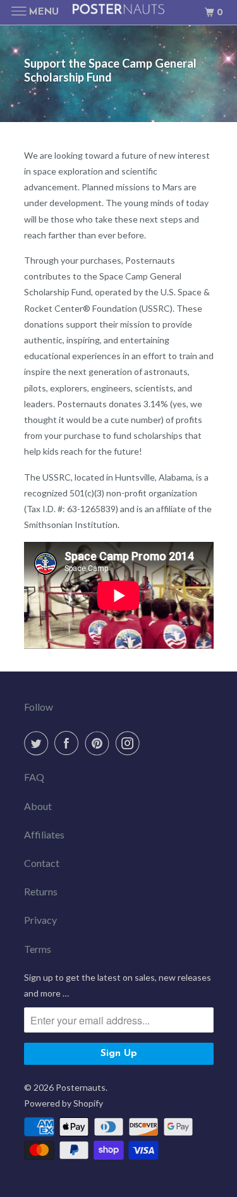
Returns (41, 891)
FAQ (34, 777)
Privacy (40, 920)
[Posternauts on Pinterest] (99, 743)
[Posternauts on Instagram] (130, 743)
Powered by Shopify (63, 1103)
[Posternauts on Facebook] (68, 743)
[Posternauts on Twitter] (38, 743)
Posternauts (81, 1087)
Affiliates (44, 834)
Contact (41, 863)
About (38, 806)
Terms (37, 949)
